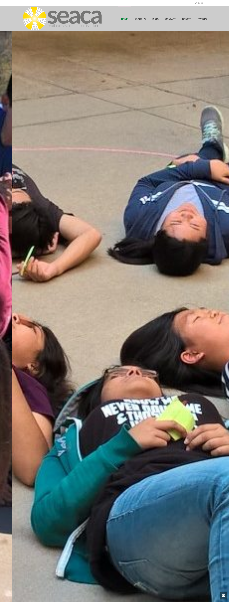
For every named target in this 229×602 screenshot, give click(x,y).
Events (202, 19)
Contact (170, 19)
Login (200, 3)
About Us (140, 19)
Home (124, 19)
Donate (186, 19)
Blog (155, 19)
